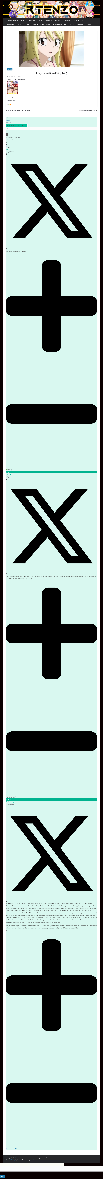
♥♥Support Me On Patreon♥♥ (41, 24)
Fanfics (89, 24)
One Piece (58, 20)
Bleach (23, 20)
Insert (3, 1176)
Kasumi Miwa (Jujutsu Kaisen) (86, 110)
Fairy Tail (32, 20)
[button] (26, 20)
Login (9, 120)
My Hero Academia (44, 20)
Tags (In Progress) (12, 20)
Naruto (67, 20)
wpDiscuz (16, 1149)
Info (71, 24)
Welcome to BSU (79, 20)
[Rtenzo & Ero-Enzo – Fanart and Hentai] (51, 2)
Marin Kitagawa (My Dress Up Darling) (19, 110)
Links (27, 24)
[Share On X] (51, 246)
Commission (80, 24)
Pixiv (65, 24)
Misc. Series (10, 24)
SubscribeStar (57, 24)
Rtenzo (19, 76)
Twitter (20, 24)
